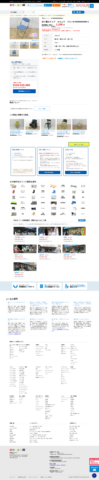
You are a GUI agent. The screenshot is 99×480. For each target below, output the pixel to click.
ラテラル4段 (21, 380)
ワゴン (46, 346)
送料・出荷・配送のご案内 (74, 426)
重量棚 (72, 403)
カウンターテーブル (49, 370)
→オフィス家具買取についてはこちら (60, 330)
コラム (88, 1)
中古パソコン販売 (33, 440)
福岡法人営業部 (13, 441)
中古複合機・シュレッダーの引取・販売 (37, 436)
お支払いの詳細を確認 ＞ (76, 172)
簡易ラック (73, 404)
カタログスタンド (39, 375)
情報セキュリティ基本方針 (46, 477)
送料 (74, 1)
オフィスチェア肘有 (23, 346)
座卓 (71, 351)
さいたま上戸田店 (13, 428)
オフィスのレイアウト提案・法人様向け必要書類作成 (40, 431)
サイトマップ (12, 477)
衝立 (62, 374)
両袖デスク (12, 351)
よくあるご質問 (62, 1)
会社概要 (78, 1)
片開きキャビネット (23, 375)
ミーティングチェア (40, 346)
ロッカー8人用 (12, 379)
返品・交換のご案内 (73, 433)
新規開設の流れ (33, 429)
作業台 (72, 406)
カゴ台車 (72, 408)
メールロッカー (13, 382)
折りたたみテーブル (74, 350)
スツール (37, 353)
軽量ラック (73, 415)
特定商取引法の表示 (22, 477)
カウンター (73, 363)
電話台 (37, 373)
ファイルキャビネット (23, 389)
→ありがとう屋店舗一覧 (14, 334)
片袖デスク (12, 349)
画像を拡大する (35, 40)
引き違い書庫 (21, 368)
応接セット (63, 350)
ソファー (47, 368)
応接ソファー (63, 346)
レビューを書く (42, 108)
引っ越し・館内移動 (33, 433)
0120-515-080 (21, 85)
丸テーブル (73, 353)
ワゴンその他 (47, 350)
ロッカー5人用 (12, 375)
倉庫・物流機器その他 (75, 413)
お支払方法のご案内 (73, 428)
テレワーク (47, 397)
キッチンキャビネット (23, 386)
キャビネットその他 (23, 393)
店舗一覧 (83, 1)
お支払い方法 (69, 1)
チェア (20, 403)
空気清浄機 (47, 411)
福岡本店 (11, 440)
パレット (72, 411)
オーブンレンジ (48, 409)
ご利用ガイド (55, 1)
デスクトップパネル (65, 368)
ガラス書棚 (21, 382)
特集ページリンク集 (73, 438)
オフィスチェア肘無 (23, 348)
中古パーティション (65, 370)
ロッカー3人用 (12, 372)
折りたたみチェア (71, 58)
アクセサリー (21, 397)
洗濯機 (46, 399)
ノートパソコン (64, 399)
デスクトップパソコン (65, 397)
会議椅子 (60, 58)
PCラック (11, 357)
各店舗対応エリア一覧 (73, 440)
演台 (71, 356)
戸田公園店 (12, 426)
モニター (63, 401)
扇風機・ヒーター (48, 416)
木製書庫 (11, 401)
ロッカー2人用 (12, 370)
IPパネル (63, 376)
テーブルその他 (74, 358)
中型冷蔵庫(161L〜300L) (50, 404)
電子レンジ (47, 408)
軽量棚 (72, 397)
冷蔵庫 (46, 403)
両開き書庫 (21, 370)
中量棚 (72, 401)
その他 (72, 360)
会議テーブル (73, 346)
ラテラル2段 (21, 377)
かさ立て (37, 372)
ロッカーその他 (13, 386)
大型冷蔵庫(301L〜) (49, 406)
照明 (46, 413)
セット (37, 399)
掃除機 (46, 401)
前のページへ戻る (78, 144)
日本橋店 (11, 433)
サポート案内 (72, 429)
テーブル (21, 399)
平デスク (11, 347)
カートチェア (38, 350)
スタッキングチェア (40, 348)
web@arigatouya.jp (14, 457)
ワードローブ (12, 384)
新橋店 (11, 431)
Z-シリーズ (63, 380)
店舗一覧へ (81, 220)
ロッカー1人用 (12, 368)
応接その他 (63, 353)
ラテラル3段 (21, 379)
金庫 (36, 368)
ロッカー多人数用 (13, 380)
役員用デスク (12, 397)
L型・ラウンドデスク (14, 356)
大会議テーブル (74, 348)
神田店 (11, 429)
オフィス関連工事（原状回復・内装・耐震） (38, 435)
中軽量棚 (72, 399)
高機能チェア (21, 350)
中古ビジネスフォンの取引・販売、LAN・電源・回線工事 (41, 438)
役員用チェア (12, 399)
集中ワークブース (39, 397)
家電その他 (47, 418)
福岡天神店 (12, 438)
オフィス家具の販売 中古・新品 (36, 426)
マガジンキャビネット (23, 387)
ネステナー (73, 409)
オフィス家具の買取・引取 (35, 428)
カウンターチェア (48, 372)
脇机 (46, 348)
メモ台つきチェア (39, 355)
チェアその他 (21, 351)
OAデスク (11, 352)
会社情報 (71, 436)
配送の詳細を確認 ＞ (49, 172)
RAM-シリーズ (64, 383)
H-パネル (63, 378)
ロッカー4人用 (12, 373)
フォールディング (74, 362)
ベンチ (46, 373)
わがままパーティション (65, 373)
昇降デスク (12, 354)
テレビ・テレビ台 (48, 415)
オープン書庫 (21, 372)
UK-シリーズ (63, 381)
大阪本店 (11, 436)
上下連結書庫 (21, 373)
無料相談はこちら (24, 91)
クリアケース (21, 384)
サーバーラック (22, 391)
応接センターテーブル (65, 348)
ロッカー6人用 (12, 377)
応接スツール (63, 351)
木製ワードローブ (13, 403)
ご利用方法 (71, 435)
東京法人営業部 (13, 435)
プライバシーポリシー (33, 477)
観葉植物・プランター (40, 377)
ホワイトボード (39, 370)
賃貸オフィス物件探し (34, 441)
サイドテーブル (74, 355)
